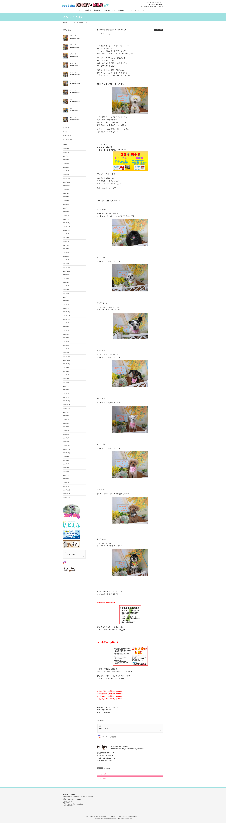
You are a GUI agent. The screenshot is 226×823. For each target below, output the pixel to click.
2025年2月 (66, 215)
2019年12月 (66, 445)
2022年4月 (66, 341)
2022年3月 (66, 345)
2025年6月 (66, 200)
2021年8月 (66, 371)
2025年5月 (66, 204)
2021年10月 (66, 364)
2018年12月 (66, 490)
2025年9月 (66, 189)
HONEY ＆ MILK (104, 728)
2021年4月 (66, 386)
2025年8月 (66, 193)
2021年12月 (66, 356)
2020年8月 (66, 416)
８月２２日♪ (73, 54)
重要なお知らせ (67, 139)
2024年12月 (66, 223)
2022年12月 (66, 312)
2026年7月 (66, 152)
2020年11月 (66, 404)
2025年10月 (66, 185)
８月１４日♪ (73, 117)
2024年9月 (66, 234)
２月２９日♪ (103, 774)
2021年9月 (66, 367)
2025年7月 (66, 197)
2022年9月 (66, 323)
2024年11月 (66, 226)
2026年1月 (66, 174)
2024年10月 (66, 230)
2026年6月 (66, 156)
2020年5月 (66, 427)
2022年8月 (66, 327)
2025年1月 (66, 219)
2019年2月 (66, 482)
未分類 (65, 132)
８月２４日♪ (73, 36)
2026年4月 (66, 163)
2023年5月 (66, 293)
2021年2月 (66, 393)
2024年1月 (66, 263)
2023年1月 (66, 308)
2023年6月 (66, 289)
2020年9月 (66, 412)
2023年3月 (66, 301)
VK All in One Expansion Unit (125, 818)
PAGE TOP (219, 796)
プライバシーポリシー (120, 816)
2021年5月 (66, 382)
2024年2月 (66, 260)
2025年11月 (66, 182)
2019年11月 (66, 449)
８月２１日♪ (73, 63)
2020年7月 (66, 419)
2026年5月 (66, 159)
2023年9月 (66, 278)
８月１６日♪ (73, 99)
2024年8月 (66, 237)
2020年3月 (66, 434)
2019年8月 (66, 460)
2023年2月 (66, 304)
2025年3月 (66, 211)
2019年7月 (66, 464)
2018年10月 (66, 497)
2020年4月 (66, 430)
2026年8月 (66, 148)
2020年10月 (66, 408)
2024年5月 (66, 249)
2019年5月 (66, 471)
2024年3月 (66, 256)
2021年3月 (66, 390)
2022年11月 (66, 315)
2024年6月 (66, 245)
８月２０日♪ (73, 72)
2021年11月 (66, 360)
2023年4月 (66, 297)
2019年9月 (66, 456)
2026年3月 (66, 167)
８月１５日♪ (73, 108)
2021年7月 (66, 375)
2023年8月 (66, 282)
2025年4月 (66, 208)
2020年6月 (66, 423)
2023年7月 (66, 286)
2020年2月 (66, 438)
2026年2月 (66, 171)
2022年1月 (66, 352)
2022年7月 (66, 330)
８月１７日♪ (73, 90)
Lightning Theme (112, 818)
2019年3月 (66, 479)
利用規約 (130, 816)
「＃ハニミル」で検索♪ (109, 737)
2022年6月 (66, 334)
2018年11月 (66, 493)
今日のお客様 (159, 29)
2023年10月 (66, 275)
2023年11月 (66, 271)
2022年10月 (66, 319)
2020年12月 (66, 401)
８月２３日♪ (73, 45)
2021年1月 (66, 397)
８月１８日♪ (73, 81)
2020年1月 (66, 441)
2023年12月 (66, 267)
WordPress (103, 818)
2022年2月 (66, 349)
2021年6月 (66, 378)
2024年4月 (66, 252)
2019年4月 (66, 475)
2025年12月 (66, 178)
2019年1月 (66, 486)
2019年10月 (66, 453)
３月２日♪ (103, 778)
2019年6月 (66, 467)
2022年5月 (66, 338)
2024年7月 (66, 241)
